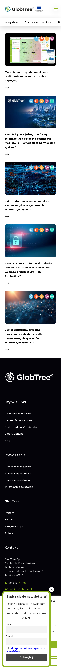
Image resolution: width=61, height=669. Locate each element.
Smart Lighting (14, 433)
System (9, 512)
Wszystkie (11, 22)
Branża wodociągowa (18, 466)
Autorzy (10, 533)
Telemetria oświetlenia (19, 486)
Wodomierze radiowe (18, 413)
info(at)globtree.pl (21, 588)
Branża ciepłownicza (38, 22)
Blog (7, 440)
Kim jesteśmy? (14, 526)
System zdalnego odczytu (21, 427)
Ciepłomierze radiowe (18, 420)
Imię (8, 624)
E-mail (9, 636)
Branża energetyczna (18, 480)
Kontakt (9, 519)
